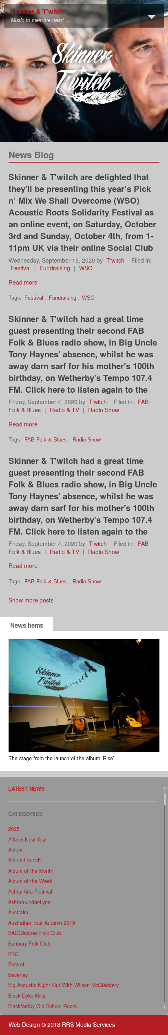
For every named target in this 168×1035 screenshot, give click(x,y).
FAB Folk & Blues (45, 440)
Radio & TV (64, 410)
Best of (16, 964)
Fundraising (55, 268)
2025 (14, 829)
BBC (13, 954)
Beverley (18, 974)
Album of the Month (30, 870)
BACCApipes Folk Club (34, 933)
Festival (21, 268)
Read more (23, 282)
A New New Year (27, 839)
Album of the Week (30, 881)
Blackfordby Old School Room (42, 1006)
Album (15, 850)
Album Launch (24, 860)
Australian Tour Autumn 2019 (41, 922)
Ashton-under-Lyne (29, 902)
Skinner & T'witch (37, 11)
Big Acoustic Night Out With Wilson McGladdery (63, 985)
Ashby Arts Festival (30, 891)
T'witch (115, 260)
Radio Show (103, 410)
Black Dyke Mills (26, 995)
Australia (18, 912)
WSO (86, 268)
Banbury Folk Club (29, 943)
